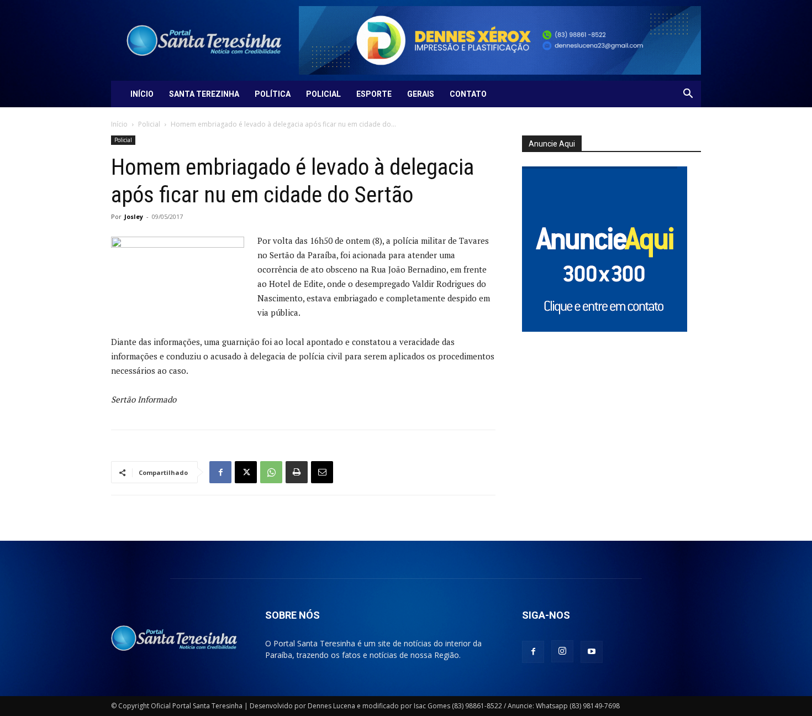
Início (142, 94)
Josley (133, 216)
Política (273, 94)
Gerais (420, 94)
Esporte (374, 94)
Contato (468, 94)
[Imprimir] (297, 472)
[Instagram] (562, 651)
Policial (323, 94)
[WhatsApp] (271, 472)
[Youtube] (592, 652)
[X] (246, 472)
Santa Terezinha (204, 94)
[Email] (322, 472)
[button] (687, 95)
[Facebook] (220, 472)
